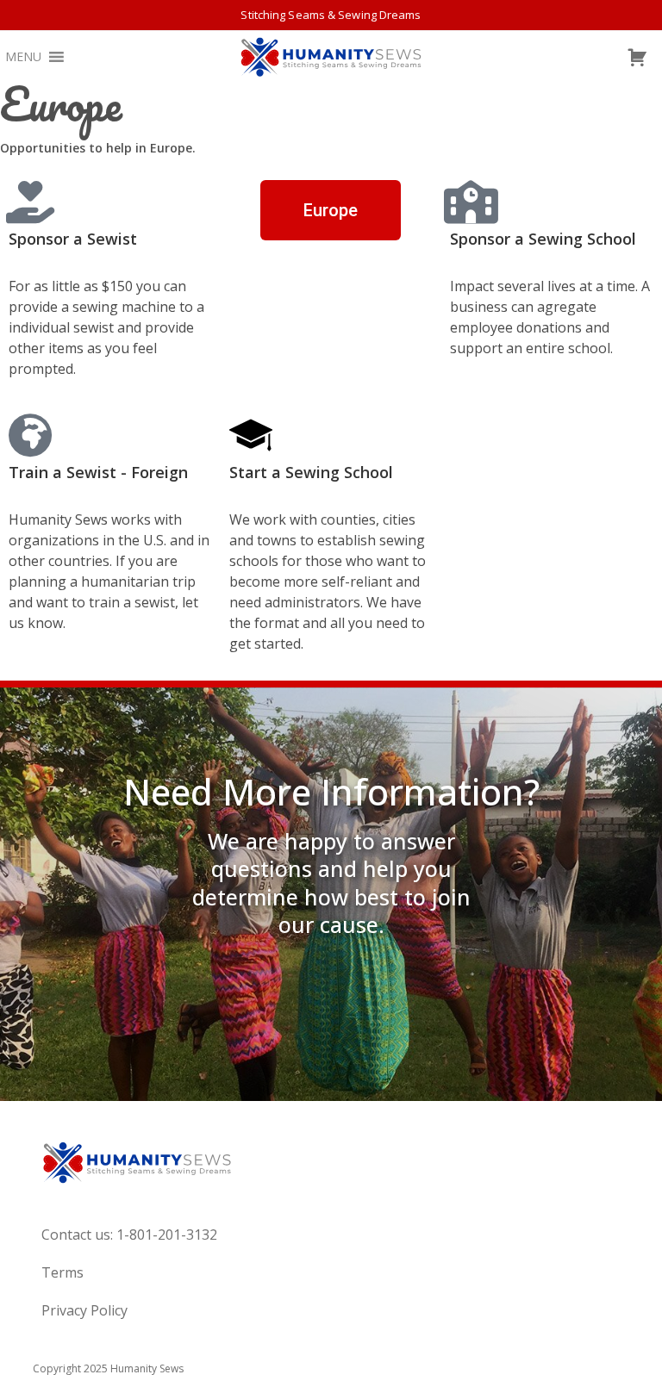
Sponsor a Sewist (73, 238)
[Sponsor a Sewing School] (471, 201)
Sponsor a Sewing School (543, 238)
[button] (23, 57)
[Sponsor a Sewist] (30, 201)
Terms (62, 1272)
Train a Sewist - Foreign (98, 472)
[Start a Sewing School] (250, 435)
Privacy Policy (84, 1310)
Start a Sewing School (311, 472)
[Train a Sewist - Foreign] (30, 435)
